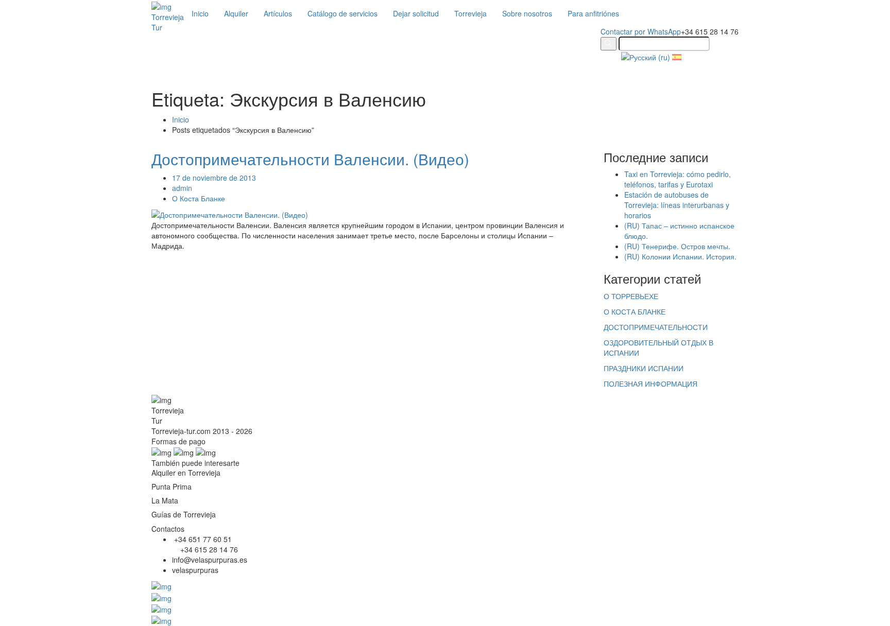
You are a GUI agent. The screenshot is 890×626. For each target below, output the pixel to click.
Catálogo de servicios (342, 13)
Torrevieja (470, 13)
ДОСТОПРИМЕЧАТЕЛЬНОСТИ (656, 327)
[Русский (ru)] (645, 56)
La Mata (164, 500)
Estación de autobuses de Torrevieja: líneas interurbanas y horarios (676, 204)
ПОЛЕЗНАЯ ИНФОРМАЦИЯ (650, 383)
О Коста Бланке (198, 198)
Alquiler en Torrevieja (185, 472)
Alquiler (236, 13)
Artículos (278, 13)
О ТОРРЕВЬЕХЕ (631, 296)
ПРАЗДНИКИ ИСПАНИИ (643, 368)
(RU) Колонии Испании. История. (680, 256)
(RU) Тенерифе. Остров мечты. (677, 246)
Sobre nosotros (527, 13)
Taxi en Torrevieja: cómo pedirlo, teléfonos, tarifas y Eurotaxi (677, 179)
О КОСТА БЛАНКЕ (634, 311)
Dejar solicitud (416, 13)
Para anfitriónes (593, 13)
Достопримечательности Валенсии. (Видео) (310, 159)
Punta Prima (171, 486)
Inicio (200, 13)
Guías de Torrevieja (183, 514)
